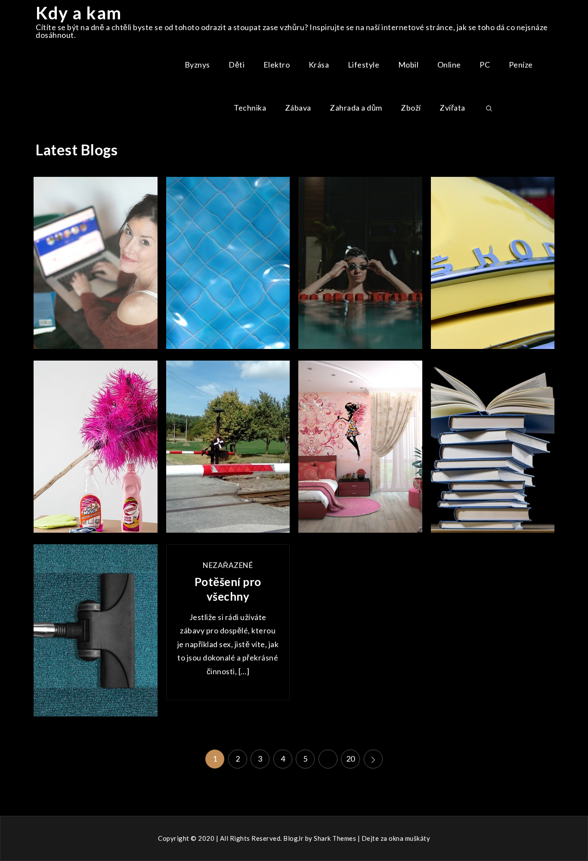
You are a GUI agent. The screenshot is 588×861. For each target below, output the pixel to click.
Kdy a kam (79, 13)
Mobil (408, 64)
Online (449, 64)
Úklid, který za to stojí (95, 450)
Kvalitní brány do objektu (228, 450)
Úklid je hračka (95, 634)
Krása (319, 64)
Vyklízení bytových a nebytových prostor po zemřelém (493, 450)
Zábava (298, 107)
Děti (236, 64)
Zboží (411, 107)
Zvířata (452, 107)
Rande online (95, 267)
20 (350, 758)
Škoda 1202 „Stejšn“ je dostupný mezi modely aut (493, 266)
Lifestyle (364, 64)
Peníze (521, 64)
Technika (250, 107)
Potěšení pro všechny (228, 589)
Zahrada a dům (356, 107)
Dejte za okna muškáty (396, 838)
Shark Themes (336, 838)
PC (485, 64)
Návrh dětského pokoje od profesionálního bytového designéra (360, 450)
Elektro (276, 64)
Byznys (197, 64)
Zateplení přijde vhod (227, 267)
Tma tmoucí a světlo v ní (360, 267)
